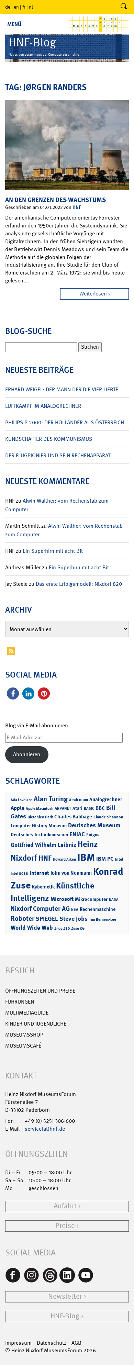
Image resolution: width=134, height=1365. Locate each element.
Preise (65, 1225)
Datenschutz (51, 1342)
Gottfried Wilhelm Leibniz (43, 845)
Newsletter (65, 1296)
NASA (114, 899)
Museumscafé (23, 1045)
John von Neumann (71, 873)
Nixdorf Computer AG (40, 908)
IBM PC (104, 858)
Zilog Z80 (62, 928)
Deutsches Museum (94, 825)
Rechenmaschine (97, 909)
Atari (77, 808)
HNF (76, 207)
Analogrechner (105, 799)
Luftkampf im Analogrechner (43, 406)
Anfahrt (65, 1206)
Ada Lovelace (21, 800)
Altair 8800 (78, 800)
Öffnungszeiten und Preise (40, 990)
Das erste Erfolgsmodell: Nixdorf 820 (79, 584)
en (16, 7)
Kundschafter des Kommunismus (48, 439)
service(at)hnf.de (45, 1128)
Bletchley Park (40, 817)
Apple (17, 808)
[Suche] (124, 7)
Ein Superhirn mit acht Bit (53, 551)
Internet (39, 872)
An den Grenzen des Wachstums (55, 199)
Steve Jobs (73, 919)
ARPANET (63, 808)
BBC (100, 808)
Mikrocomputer (91, 899)
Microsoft (62, 899)
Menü (14, 24)
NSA (74, 909)
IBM (86, 857)
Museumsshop (24, 1034)
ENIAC (77, 834)
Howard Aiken (64, 859)
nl (31, 7)
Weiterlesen (93, 293)
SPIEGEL (47, 919)
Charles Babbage (73, 816)
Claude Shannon (108, 817)
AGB (76, 1342)
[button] (13, 693)
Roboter (22, 918)
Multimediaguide (26, 1012)
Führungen (19, 1001)
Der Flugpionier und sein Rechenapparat (57, 455)
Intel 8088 (19, 873)
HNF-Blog (65, 1316)
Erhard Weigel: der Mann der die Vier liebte (61, 389)
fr (23, 7)
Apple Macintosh (39, 808)
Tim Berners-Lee (102, 919)
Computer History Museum (39, 825)
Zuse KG (78, 928)
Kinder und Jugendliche (35, 1023)
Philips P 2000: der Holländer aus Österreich (64, 422)
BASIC (89, 808)
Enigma (93, 835)
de (7, 6)
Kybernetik (43, 886)
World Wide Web (32, 927)
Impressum (18, 1342)
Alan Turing (51, 798)
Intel (119, 859)
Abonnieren (26, 754)
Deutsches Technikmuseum (39, 834)
